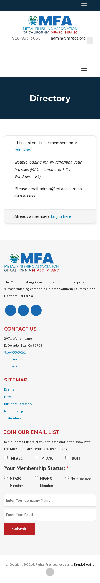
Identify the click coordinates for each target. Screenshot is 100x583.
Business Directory (18, 404)
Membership (13, 411)
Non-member (81, 478)
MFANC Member (46, 482)
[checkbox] (6, 457)
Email (14, 359)
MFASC (17, 458)
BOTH (76, 458)
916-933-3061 (15, 352)
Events (9, 389)
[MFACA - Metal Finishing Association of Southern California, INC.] (50, 24)
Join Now (22, 150)
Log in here (61, 216)
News (8, 396)
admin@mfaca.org (68, 38)
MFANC (47, 458)
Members (14, 418)
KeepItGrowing (84, 564)
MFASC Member (16, 482)
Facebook (17, 366)
